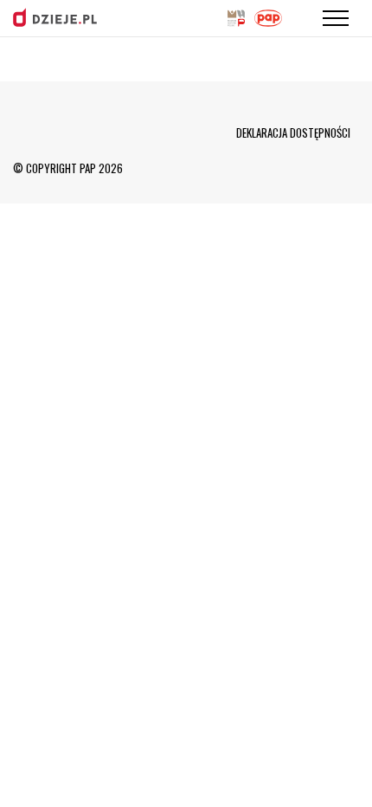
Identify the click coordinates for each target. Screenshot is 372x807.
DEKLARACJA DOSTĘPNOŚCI (293, 132)
